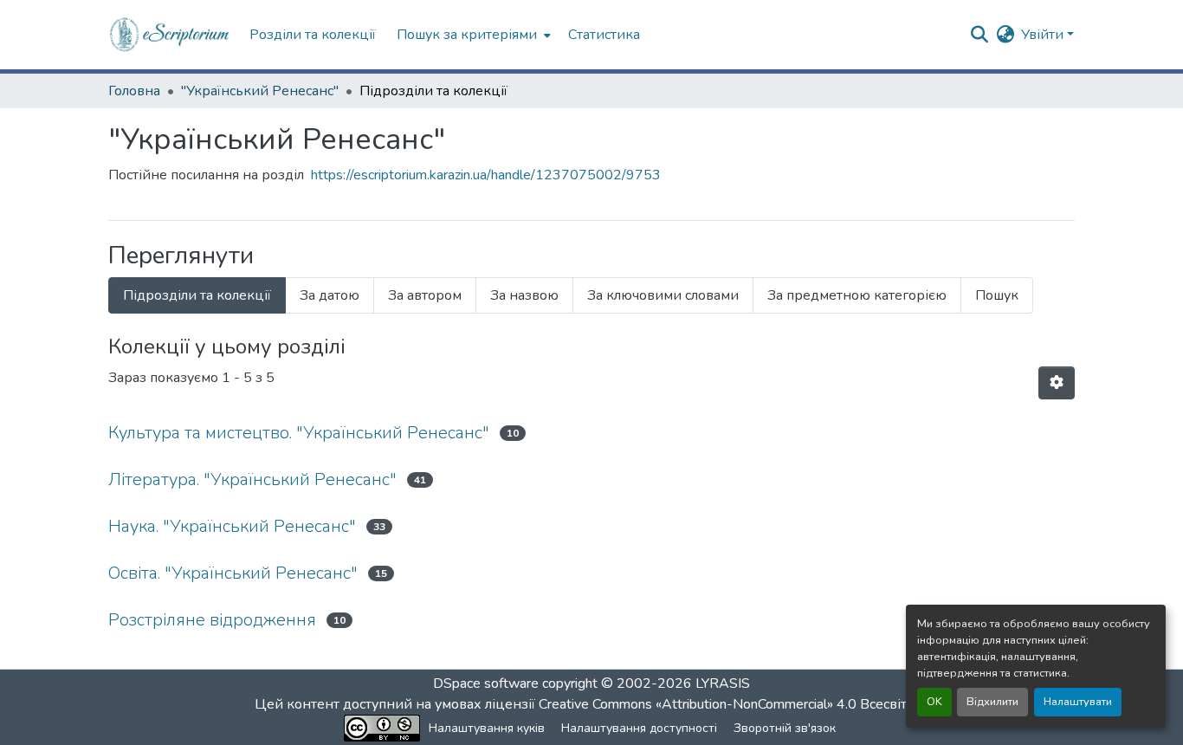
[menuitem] (472, 34)
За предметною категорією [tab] (857, 295)
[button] (170, 34)
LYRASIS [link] (722, 683)
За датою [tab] (329, 295)
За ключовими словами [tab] (663, 295)
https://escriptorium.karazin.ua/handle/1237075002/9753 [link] (486, 175)
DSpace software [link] (486, 683)
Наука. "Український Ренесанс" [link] (232, 526)
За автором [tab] (425, 295)
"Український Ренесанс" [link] (260, 90)
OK (934, 701)
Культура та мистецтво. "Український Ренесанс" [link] (298, 432)
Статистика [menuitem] (604, 34)
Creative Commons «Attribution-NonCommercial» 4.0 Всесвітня (732, 704)
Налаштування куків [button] (487, 728)
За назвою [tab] (524, 295)
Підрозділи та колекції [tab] (197, 295)
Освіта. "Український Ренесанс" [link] (233, 573)
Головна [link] (134, 90)
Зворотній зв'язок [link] (785, 728)
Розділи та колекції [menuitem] (312, 34)
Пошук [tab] (996, 295)
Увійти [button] (1044, 34)
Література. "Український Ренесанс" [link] (252, 479)
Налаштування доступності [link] (639, 728)
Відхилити (992, 701)
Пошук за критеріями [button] (467, 34)
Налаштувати (1078, 701)
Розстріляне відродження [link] (212, 620)
